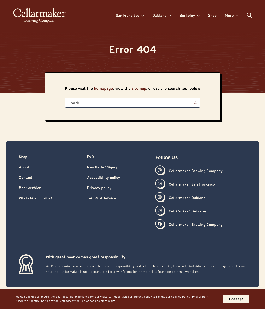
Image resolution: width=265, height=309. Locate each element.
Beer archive (30, 188)
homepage (103, 88)
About (24, 167)
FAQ (90, 157)
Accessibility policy (103, 177)
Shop (23, 157)
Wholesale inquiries (35, 198)
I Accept (236, 299)
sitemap (139, 88)
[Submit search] (195, 102)
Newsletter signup (102, 167)
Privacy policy (99, 188)
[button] (249, 15)
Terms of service (101, 198)
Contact (25, 177)
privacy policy (142, 296)
